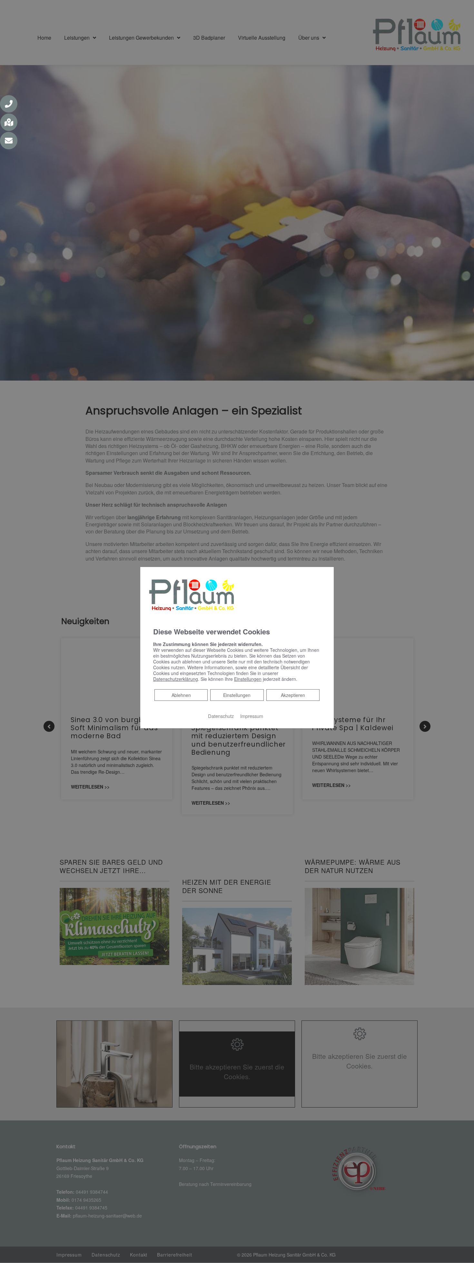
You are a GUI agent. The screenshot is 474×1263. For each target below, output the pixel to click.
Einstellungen (237, 695)
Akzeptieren (293, 695)
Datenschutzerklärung (175, 679)
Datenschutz (221, 715)
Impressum (251, 715)
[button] (8, 104)
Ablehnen (181, 694)
